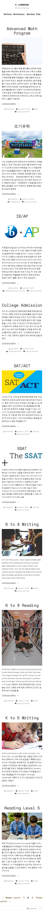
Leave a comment (23, 112)
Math (36, 109)
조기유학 (22, 126)
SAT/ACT (22, 366)
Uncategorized (15, 202)
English (35, 588)
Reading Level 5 (22, 808)
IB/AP (22, 216)
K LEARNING (22, 4)
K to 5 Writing (22, 718)
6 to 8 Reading (22, 605)
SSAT (22, 448)
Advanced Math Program (22, 31)
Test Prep (22, 291)
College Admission (11, 291)
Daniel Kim (10, 109)
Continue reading (9, 104)
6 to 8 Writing (22, 524)
